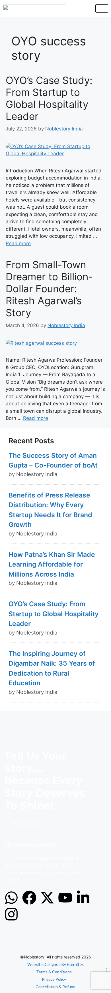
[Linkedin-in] (83, 898)
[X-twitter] (47, 898)
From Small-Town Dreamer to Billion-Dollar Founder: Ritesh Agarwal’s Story (49, 289)
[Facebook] (29, 898)
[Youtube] (65, 898)
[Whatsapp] (11, 898)
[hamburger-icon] (101, 8)
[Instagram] (11, 914)
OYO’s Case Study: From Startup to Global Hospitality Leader (49, 98)
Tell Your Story (24, 823)
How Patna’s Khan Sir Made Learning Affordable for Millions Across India (52, 564)
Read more (18, 243)
